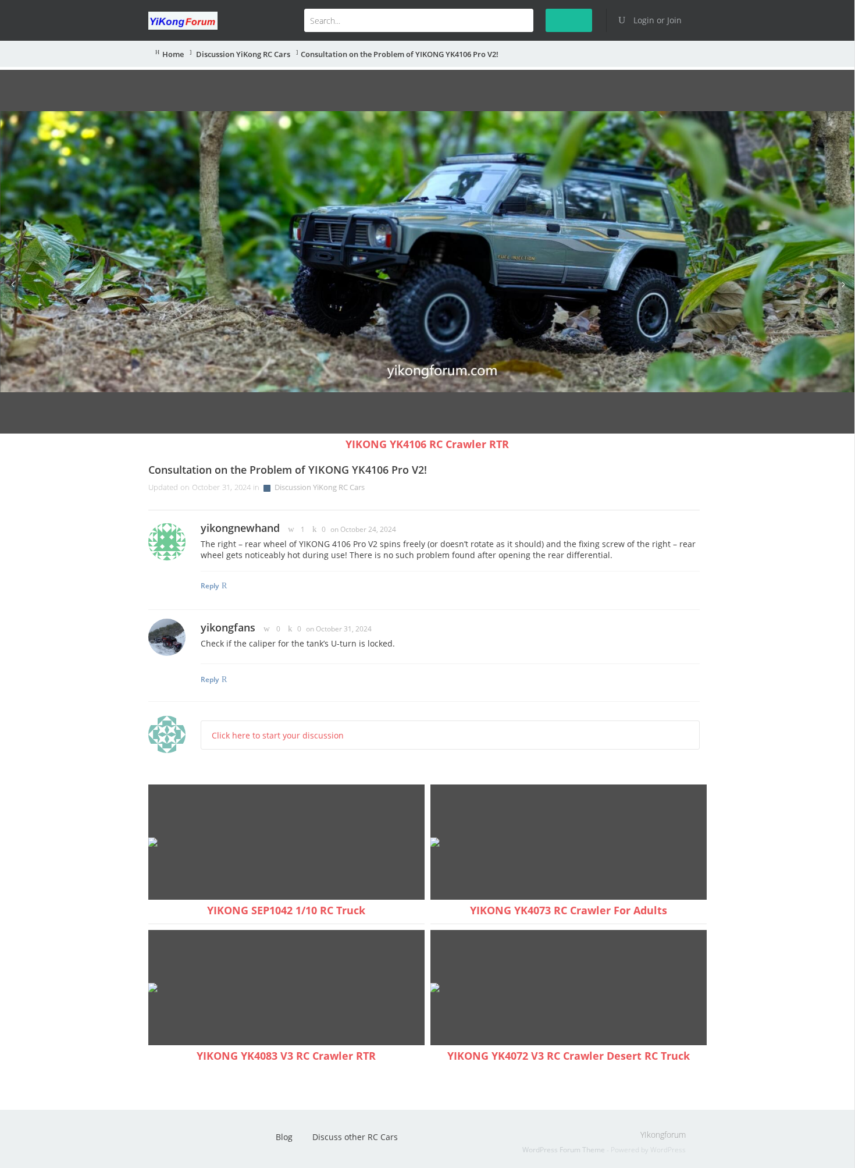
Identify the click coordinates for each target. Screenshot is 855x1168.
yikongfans (228, 627)
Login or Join (656, 20)
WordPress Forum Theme (564, 1150)
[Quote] (686, 528)
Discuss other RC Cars (355, 1136)
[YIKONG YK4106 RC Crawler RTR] (427, 252)
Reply (210, 585)
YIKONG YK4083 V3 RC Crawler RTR (286, 1056)
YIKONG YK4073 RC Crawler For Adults (568, 910)
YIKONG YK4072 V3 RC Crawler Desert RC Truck (568, 1056)
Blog (284, 1136)
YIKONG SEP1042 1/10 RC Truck (286, 910)
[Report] (698, 528)
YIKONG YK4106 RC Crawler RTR (427, 444)
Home (173, 54)
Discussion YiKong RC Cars (242, 54)
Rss (171, 1141)
